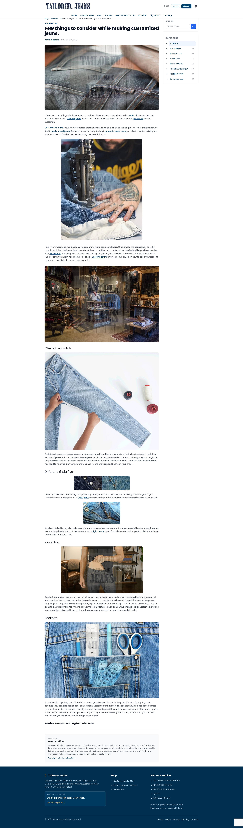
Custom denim (99, 256)
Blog (46, 18)
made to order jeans (115, 131)
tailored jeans (74, 118)
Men (99, 15)
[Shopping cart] (195, 6)
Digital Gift (155, 15)
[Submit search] (193, 26)
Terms (168, 819)
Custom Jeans (87, 15)
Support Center (163, 798)
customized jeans (61, 131)
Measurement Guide (124, 15)
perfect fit (133, 115)
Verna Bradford (52, 40)
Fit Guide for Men (164, 785)
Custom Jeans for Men (124, 781)
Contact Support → (56, 802)
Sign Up (186, 6)
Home (74, 15)
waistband (54, 253)
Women (108, 15)
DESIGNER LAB (56, 18)
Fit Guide (142, 15)
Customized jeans (54, 127)
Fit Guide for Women (166, 789)
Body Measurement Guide (168, 780)
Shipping (185, 819)
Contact (194, 819)
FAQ (158, 793)
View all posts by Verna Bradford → (62, 758)
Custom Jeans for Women (125, 785)
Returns (176, 819)
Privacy (160, 819)
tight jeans (83, 497)
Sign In (175, 6)
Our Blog (168, 15)
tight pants (98, 531)
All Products (119, 789)
